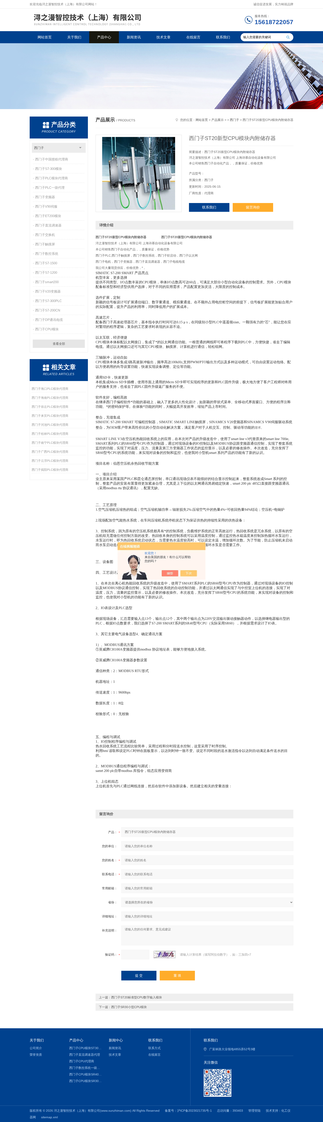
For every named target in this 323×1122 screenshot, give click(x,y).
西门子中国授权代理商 (51, 159)
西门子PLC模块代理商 (51, 178)
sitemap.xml (49, 1117)
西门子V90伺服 (46, 206)
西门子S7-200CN (47, 310)
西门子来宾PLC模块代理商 (50, 415)
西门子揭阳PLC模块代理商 (50, 469)
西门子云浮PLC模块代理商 (50, 460)
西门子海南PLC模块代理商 (50, 397)
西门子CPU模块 (47, 329)
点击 (80, 148)
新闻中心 (116, 1040)
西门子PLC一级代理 (50, 187)
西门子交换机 (45, 235)
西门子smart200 (47, 282)
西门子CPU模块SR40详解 (85, 1074)
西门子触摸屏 (45, 244)
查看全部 (59, 343)
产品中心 (104, 37)
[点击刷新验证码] (165, 954)
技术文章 (163, 37)
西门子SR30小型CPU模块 (129, 1007)
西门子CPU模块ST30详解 (85, 1048)
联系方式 (154, 1048)
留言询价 (253, 207)
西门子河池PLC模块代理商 (50, 424)
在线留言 (193, 37)
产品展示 (217, 120)
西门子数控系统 (46, 253)
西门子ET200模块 (48, 216)
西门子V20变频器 (48, 291)
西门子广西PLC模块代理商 (50, 451)
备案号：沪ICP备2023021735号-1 (188, 1110)
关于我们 (74, 37)
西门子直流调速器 (48, 225)
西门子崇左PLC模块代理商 (50, 406)
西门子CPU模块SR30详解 (85, 1081)
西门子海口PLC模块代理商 (50, 388)
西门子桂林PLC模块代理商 (50, 433)
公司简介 (36, 1048)
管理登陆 (254, 1110)
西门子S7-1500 (46, 263)
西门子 (39, 148)
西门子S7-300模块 (48, 169)
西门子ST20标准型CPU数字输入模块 (136, 997)
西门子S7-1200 (46, 272)
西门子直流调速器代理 (84, 1054)
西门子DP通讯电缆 (49, 320)
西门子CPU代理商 (81, 1061)
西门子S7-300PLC (48, 301)
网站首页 (45, 37)
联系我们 (223, 37)
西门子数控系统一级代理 (85, 1068)
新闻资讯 (134, 37)
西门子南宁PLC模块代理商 (50, 442)
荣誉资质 (36, 1054)
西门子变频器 (45, 197)
